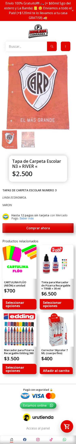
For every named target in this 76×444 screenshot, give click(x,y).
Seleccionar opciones (15, 304)
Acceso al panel (38, 428)
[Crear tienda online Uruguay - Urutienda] (38, 417)
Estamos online (35, 405)
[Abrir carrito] (67, 426)
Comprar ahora (38, 228)
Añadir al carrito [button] (56, 370)
